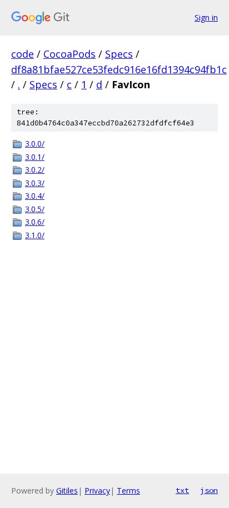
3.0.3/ (34, 183)
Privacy (97, 490)
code (22, 54)
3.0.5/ (34, 209)
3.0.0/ (34, 143)
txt (182, 490)
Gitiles (67, 490)
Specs (119, 54)
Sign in (206, 17)
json (209, 490)
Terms (128, 490)
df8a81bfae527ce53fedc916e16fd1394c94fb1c (119, 69)
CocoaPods (69, 54)
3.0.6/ (34, 222)
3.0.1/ (34, 157)
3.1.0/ (34, 235)
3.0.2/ (34, 169)
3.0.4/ (34, 195)
